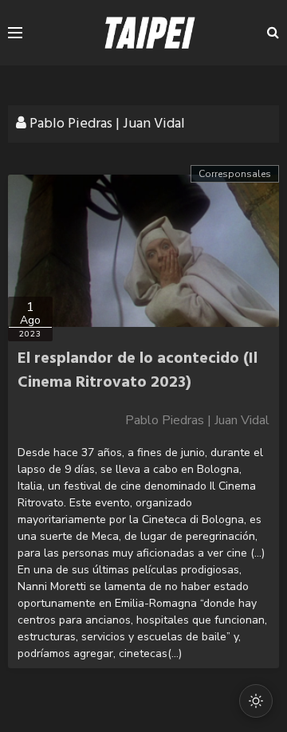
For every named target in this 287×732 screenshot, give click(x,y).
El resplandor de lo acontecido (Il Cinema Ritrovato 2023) (138, 371)
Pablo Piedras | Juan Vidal (197, 420)
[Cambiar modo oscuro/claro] (256, 701)
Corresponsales (235, 173)
